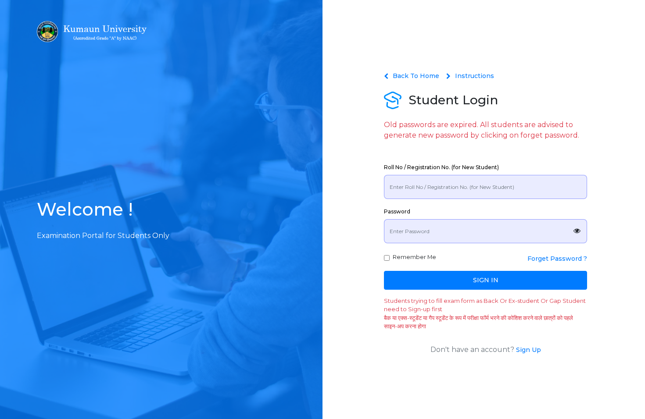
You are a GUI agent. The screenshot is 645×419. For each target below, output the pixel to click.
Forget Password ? (557, 259)
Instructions (474, 76)
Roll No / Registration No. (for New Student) (441, 167)
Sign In (485, 280)
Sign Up (528, 350)
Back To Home (416, 76)
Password (397, 211)
